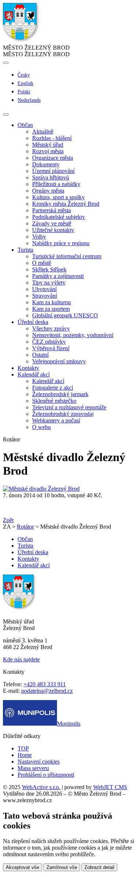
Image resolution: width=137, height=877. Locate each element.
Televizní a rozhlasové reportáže (69, 407)
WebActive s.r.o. (41, 787)
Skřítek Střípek (49, 269)
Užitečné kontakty (53, 230)
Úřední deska (33, 552)
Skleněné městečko (54, 401)
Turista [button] (25, 250)
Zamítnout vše (61, 867)
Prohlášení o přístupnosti (46, 775)
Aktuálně (42, 131)
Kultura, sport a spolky (58, 197)
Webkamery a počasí (56, 420)
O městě (41, 263)
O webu (41, 427)
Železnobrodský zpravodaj (63, 414)
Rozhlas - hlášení (52, 138)
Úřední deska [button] (33, 322)
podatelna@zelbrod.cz (47, 691)
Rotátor (25, 527)
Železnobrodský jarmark (60, 394)
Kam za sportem (51, 309)
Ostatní (40, 355)
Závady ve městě (51, 223)
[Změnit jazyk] (6, 63)
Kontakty (28, 368)
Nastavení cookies (39, 761)
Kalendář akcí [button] (34, 374)
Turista (25, 545)
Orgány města (48, 191)
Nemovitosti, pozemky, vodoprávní (72, 335)
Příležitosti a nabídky (56, 184)
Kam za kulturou (51, 302)
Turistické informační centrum (66, 256)
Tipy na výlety (48, 282)
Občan (25, 539)
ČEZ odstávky (49, 342)
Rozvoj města (48, 151)
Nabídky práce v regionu (61, 243)
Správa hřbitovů (50, 177)
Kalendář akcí (48, 381)
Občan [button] (25, 125)
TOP (23, 748)
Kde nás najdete (21, 659)
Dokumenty (46, 164)
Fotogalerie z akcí (52, 388)
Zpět (8, 520)
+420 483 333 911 (44, 684)
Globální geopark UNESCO (65, 315)
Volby (39, 236)
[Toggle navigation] (6, 114)
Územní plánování (53, 171)
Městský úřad (47, 145)
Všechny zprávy (51, 328)
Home (25, 755)
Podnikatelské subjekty (58, 217)
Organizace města (52, 158)
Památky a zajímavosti (58, 276)
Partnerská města (51, 210)
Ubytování (44, 289)
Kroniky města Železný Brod (65, 204)
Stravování (44, 296)
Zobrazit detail (99, 867)
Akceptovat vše (22, 867)
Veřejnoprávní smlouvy (59, 361)
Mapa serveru (33, 768)
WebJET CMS (110, 787)
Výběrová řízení (50, 348)
